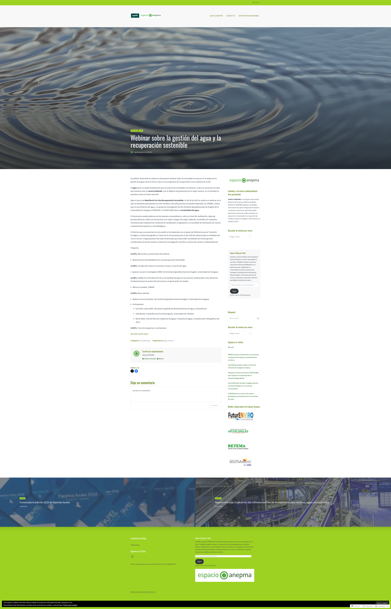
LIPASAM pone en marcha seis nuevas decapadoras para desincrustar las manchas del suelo (243, 396)
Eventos (171, 341)
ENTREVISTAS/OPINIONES (249, 16)
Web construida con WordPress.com (143, 592)
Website (161, 359)
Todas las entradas (150, 359)
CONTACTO (230, 16)
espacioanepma (139, 152)
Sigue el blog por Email (237, 253)
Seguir (234, 291)
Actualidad (134, 131)
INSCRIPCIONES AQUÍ (139, 334)
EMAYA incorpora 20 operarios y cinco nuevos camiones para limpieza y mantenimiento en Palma (243, 357)
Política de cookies (70, 605)
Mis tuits (231, 347)
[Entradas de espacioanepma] (136, 354)
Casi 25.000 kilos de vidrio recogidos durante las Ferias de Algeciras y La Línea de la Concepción (243, 386)
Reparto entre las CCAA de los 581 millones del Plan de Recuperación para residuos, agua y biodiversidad (272, 502)
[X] (132, 556)
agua (140, 131)
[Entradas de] (132, 152)
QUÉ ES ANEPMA (216, 16)
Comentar (214, 405)
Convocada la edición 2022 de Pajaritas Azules (45, 502)
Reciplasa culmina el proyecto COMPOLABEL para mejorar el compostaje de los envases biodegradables (243, 375)
